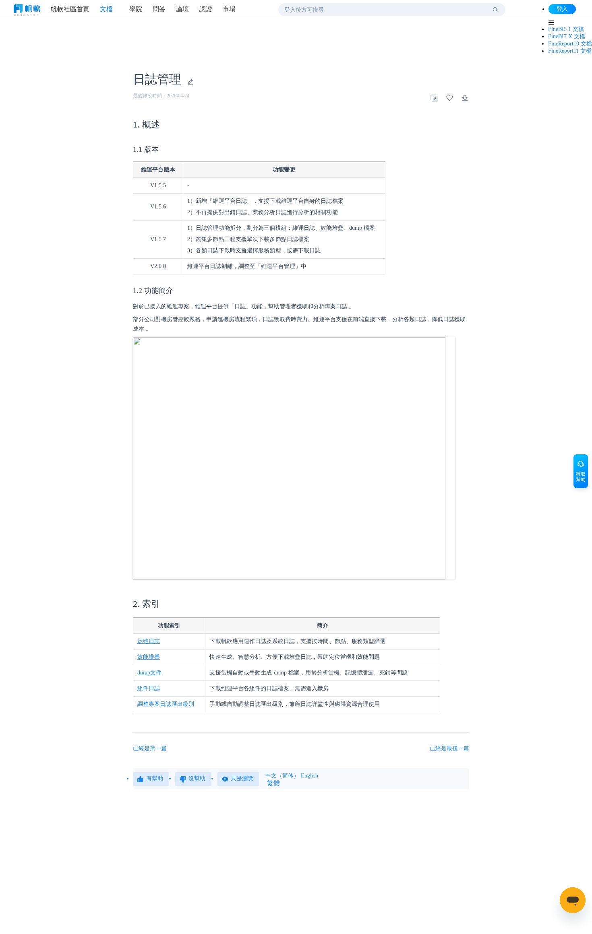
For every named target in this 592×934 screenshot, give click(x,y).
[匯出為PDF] (465, 98)
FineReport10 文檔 (570, 44)
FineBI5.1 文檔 (566, 29)
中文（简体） (282, 776)
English (309, 776)
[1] (495, 10)
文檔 (106, 9)
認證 (205, 9)
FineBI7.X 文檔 (566, 36)
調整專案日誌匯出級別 (165, 704)
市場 (229, 9)
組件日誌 (148, 688)
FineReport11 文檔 (570, 51)
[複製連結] (434, 98)
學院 (135, 9)
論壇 (182, 9)
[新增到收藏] (449, 98)
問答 (159, 9)
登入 (562, 9)
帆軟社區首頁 (70, 9)
